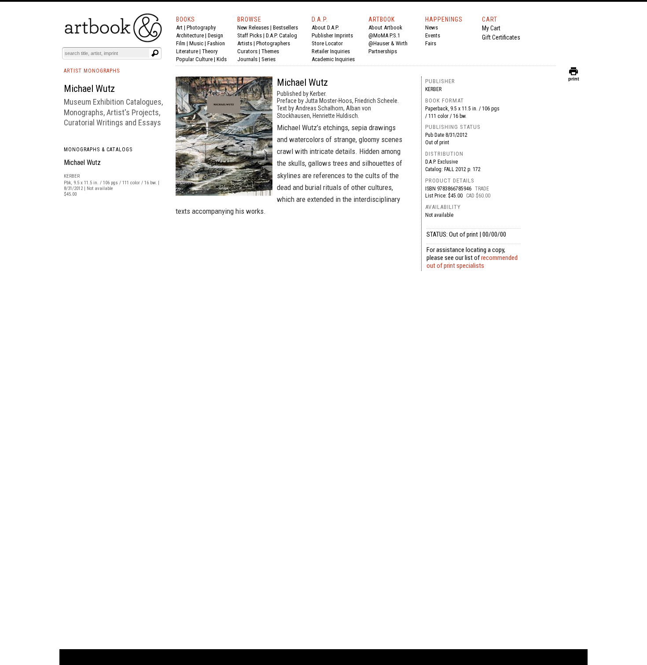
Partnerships (382, 51)
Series (268, 59)
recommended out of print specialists (472, 262)
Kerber (433, 89)
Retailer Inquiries (331, 51)
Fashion (216, 43)
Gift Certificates (501, 37)
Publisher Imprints (332, 35)
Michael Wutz (82, 162)
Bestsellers (285, 27)
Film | (182, 43)
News (431, 27)
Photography (201, 27)
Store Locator (327, 43)
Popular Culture (194, 59)
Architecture (190, 35)
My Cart (491, 28)
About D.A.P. (325, 27)
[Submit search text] (155, 53)
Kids (222, 59)
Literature (187, 51)
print (573, 76)
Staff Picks (249, 35)
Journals (247, 59)
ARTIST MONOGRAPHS (92, 71)
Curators (247, 51)
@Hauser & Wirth (388, 43)
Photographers (273, 43)
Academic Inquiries (333, 59)
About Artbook (385, 27)
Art (179, 27)
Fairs (430, 43)
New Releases (253, 27)
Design (215, 35)
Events (432, 35)
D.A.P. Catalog (281, 35)
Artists (244, 43)
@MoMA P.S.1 (384, 35)
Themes (270, 51)
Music (196, 43)
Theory (209, 51)
